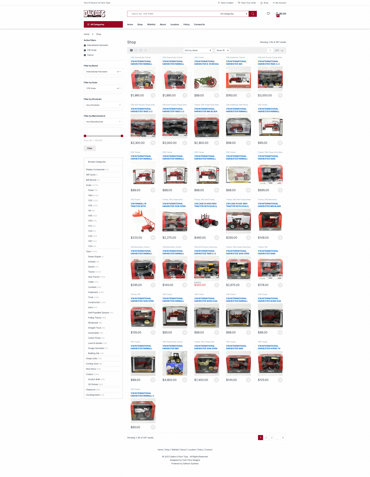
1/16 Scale (91, 50)
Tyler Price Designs (191, 460)
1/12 (92, 226)
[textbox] (103, 105)
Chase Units (139, 57)
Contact (208, 449)
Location (175, 24)
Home (130, 24)
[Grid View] (131, 50)
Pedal (92, 190)
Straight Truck (96, 327)
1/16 (132, 57)
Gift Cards (92, 174)
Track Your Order (248, 3)
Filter (89, 148)
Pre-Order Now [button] (216, 237)
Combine (94, 287)
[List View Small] (141, 50)
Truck (93, 297)
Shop (266, 3)
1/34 (92, 246)
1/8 (91, 210)
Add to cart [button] (153, 95)
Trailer (93, 282)
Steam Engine (96, 256)
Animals (93, 261)
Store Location (227, 3)
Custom (92, 374)
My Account (281, 3)
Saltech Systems (191, 463)
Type (91, 251)
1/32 (93, 200)
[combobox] (103, 71)
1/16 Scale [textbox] (102, 88)
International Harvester (97, 45)
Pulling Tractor (97, 317)
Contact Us (199, 24)
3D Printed (95, 384)
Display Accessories (97, 169)
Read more (153, 142)
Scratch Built (96, 379)
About (163, 24)
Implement (234, 57)
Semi (92, 307)
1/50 (92, 215)
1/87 (92, 241)
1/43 (92, 220)
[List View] (136, 50)
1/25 (92, 236)
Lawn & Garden (97, 343)
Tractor (148, 57)
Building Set (96, 353)
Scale (92, 185)
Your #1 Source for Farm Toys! (97, 3)
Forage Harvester (98, 348)
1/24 (92, 231)
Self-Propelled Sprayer (100, 312)
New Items (243, 105)
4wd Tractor (266, 57)
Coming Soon (94, 363)
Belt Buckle (93, 180)
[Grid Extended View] (145, 50)
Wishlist (151, 24)
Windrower (95, 322)
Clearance (213, 247)
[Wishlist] (268, 13)
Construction (97, 302)
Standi (93, 266)
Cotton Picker (96, 338)
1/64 (93, 195)
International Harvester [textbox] (102, 71)
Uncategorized (95, 394)
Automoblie (95, 333)
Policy (186, 24)
